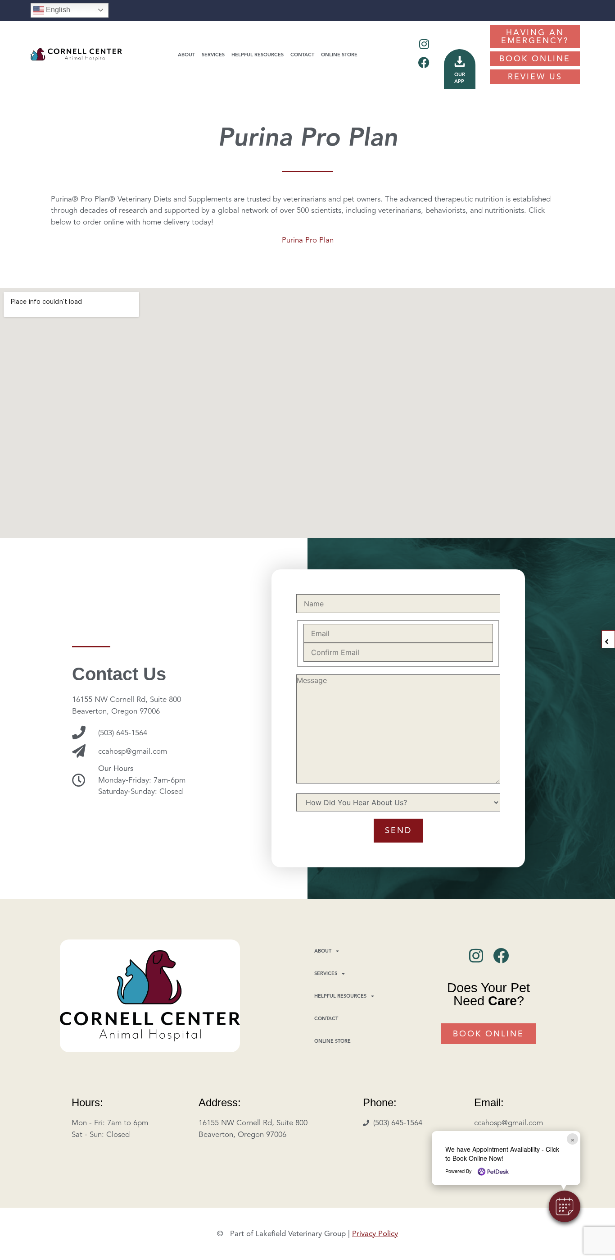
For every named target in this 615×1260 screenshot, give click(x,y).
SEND (398, 830)
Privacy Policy (375, 1233)
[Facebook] (424, 62)
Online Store (339, 54)
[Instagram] (424, 44)
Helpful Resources (257, 54)
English (57, 10)
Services (213, 54)
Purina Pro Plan (308, 240)
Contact (302, 54)
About (186, 54)
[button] (564, 1206)
